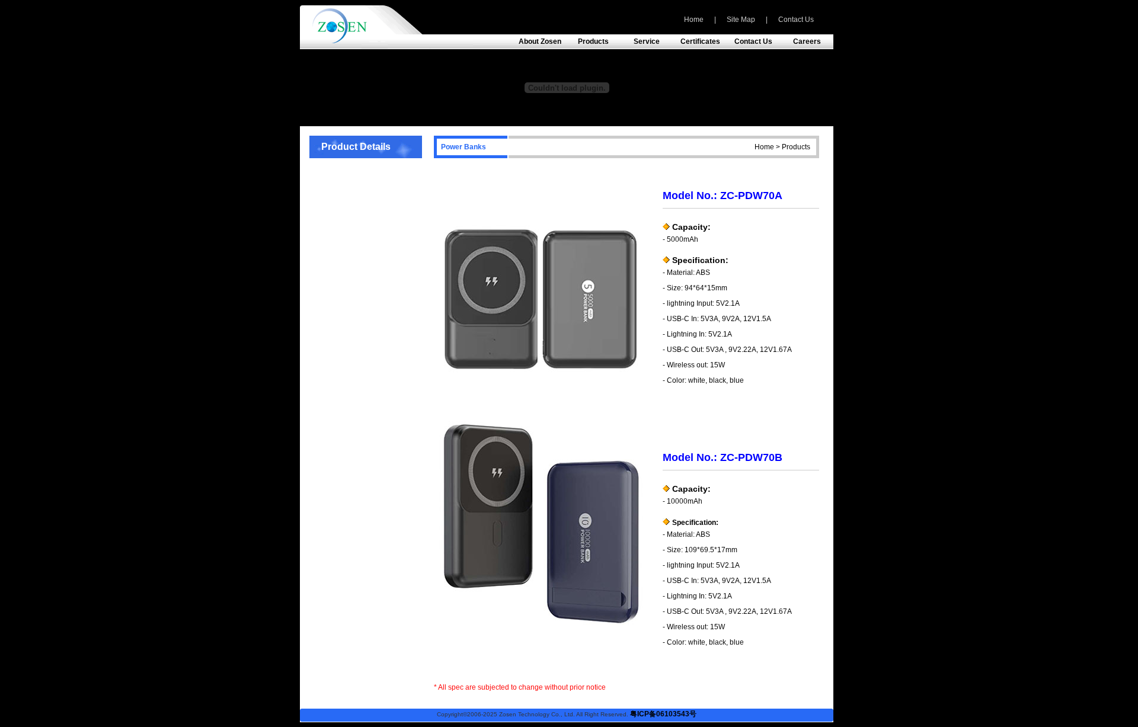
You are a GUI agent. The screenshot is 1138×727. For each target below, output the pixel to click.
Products (593, 41)
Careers (807, 41)
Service (647, 41)
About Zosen (540, 41)
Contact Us (796, 19)
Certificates (700, 41)
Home (694, 19)
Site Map (741, 19)
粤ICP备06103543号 (663, 714)
